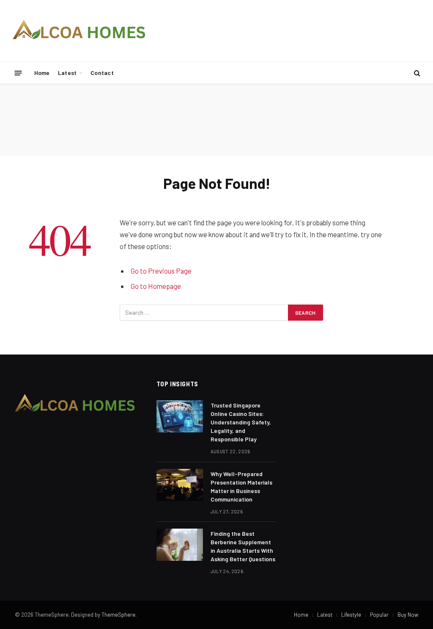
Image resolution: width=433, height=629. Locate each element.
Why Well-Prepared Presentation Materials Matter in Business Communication (241, 486)
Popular (379, 614)
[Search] (416, 73)
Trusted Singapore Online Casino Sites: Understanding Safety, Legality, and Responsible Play (241, 422)
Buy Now (407, 614)
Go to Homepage (156, 286)
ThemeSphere (118, 614)
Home (42, 72)
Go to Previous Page (161, 270)
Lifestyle (351, 614)
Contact (102, 72)
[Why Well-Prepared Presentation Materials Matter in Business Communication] (179, 485)
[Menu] (18, 73)
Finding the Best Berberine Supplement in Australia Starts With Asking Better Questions (243, 546)
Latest (67, 72)
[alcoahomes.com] (79, 31)
